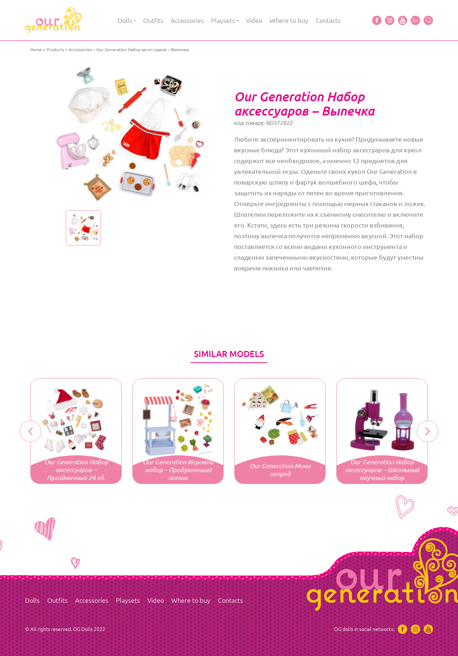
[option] (129, 134)
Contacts (328, 20)
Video (254, 20)
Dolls (125, 20)
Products (55, 49)
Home (36, 49)
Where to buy (288, 20)
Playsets (223, 20)
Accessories (187, 20)
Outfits (153, 20)
